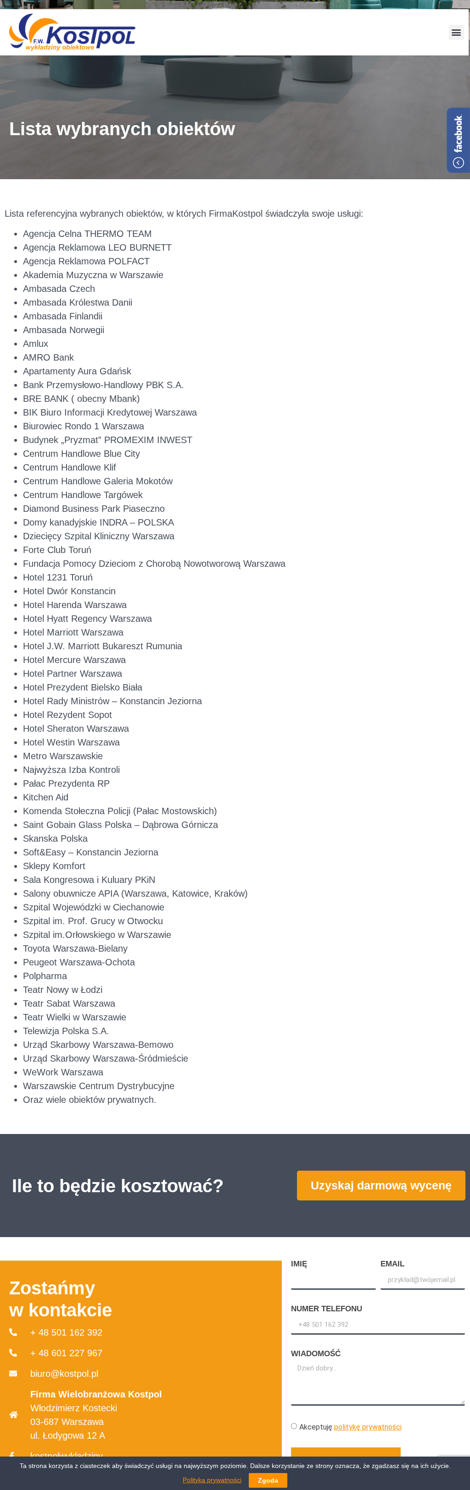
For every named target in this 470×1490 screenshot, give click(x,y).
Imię (299, 1264)
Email (392, 1264)
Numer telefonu (326, 1309)
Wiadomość (316, 1354)
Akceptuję (350, 1427)
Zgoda (268, 1480)
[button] (456, 32)
